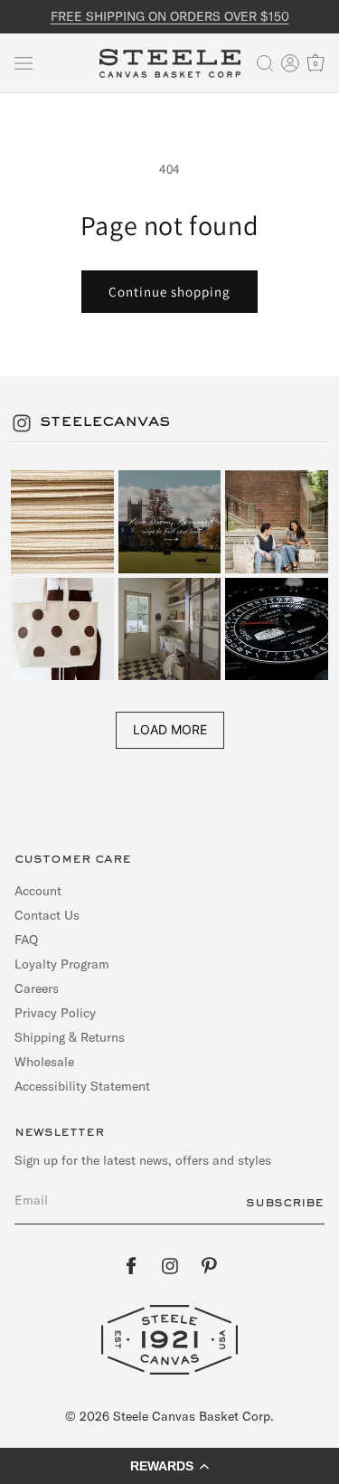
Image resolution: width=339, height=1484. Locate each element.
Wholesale (44, 1062)
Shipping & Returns (69, 1037)
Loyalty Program (61, 964)
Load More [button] (170, 729)
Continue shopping (169, 291)
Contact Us (47, 915)
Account (37, 891)
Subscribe (285, 1202)
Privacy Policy (55, 1013)
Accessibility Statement (82, 1086)
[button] (23, 63)
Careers (36, 988)
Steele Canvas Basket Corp (191, 1416)
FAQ (26, 939)
